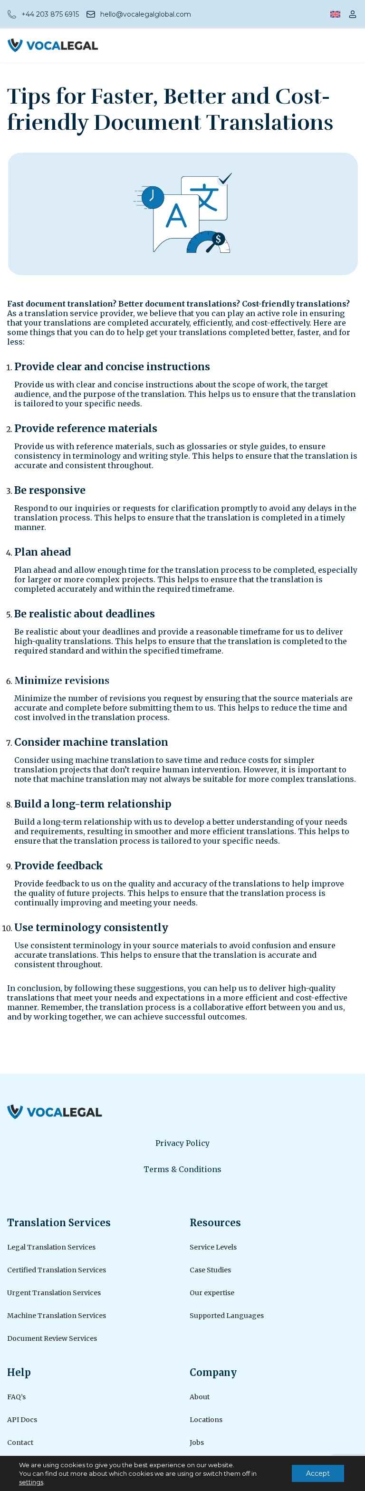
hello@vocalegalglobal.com (145, 14)
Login (352, 14)
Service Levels (213, 1247)
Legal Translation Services (51, 1247)
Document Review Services (52, 1338)
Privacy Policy (182, 1143)
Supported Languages (227, 1315)
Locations (206, 1419)
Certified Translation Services (56, 1270)
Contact (20, 1442)
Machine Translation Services (56, 1315)
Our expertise (212, 1293)
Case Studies (210, 1270)
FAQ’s (16, 1397)
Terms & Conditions (182, 1169)
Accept (318, 1473)
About (200, 1397)
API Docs (22, 1419)
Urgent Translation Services (54, 1293)
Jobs (197, 1442)
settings (31, 1482)
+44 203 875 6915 (50, 14)
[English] (335, 14)
